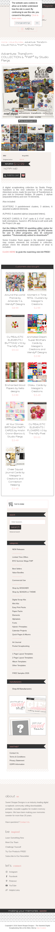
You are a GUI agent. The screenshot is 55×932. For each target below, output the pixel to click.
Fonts (14, 623)
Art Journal (16, 642)
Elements (16, 615)
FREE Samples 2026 (20, 673)
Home (4, 42)
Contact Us (14, 753)
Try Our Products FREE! (15, 851)
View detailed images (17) (28, 121)
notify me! (8, 169)
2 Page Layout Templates (22, 658)
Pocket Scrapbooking (20, 646)
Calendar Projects (19, 631)
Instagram (13, 872)
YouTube (12, 885)
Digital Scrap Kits (19, 600)
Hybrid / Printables (19, 627)
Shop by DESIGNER (20, 588)
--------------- (17, 553)
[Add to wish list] (23, 175)
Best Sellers (17, 569)
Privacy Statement (17, 760)
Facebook (13, 876)
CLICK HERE (9, 252)
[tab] (27, 267)
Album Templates (19, 661)
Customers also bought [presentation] (27, 267)
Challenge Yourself (13, 847)
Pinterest (12, 881)
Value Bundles (16, 42)
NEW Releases (18, 549)
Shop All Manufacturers (22, 689)
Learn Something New (14, 838)
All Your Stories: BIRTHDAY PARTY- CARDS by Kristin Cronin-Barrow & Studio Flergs (15, 430)
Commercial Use (19, 580)
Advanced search (15, 532)
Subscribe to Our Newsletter (17, 856)
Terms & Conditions (17, 757)
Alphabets (16, 619)
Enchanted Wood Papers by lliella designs (15, 388)
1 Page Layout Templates (22, 654)
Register (48, 6)
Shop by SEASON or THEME (24, 592)
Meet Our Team (11, 842)
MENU (29, 29)
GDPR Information (17, 764)
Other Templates (19, 665)
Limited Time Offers (20, 557)
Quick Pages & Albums (21, 634)
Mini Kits (15, 603)
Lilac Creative (41, 928)
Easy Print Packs (19, 607)
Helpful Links (14, 890)
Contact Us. (25, 822)
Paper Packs (17, 611)
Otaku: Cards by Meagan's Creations (37, 388)
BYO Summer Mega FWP (22, 561)
